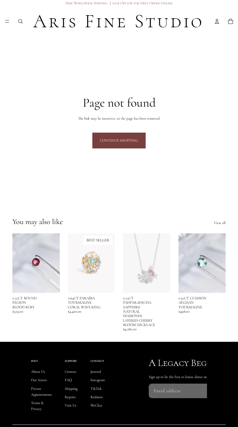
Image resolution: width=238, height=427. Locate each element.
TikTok (96, 388)
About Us (38, 372)
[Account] (217, 21)
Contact (71, 372)
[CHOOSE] (105, 283)
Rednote (96, 397)
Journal (95, 372)
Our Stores (39, 380)
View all (220, 223)
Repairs (70, 397)
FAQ (68, 380)
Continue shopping (119, 140)
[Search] (20, 21)
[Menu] (7, 21)
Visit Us (70, 405)
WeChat (96, 405)
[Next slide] (108, 263)
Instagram (97, 380)
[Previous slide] (75, 263)
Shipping (71, 388)
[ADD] (50, 283)
